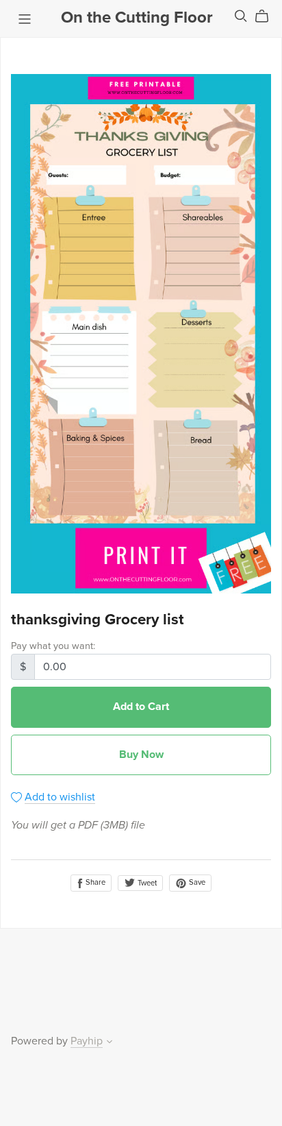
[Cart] (267, 16)
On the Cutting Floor (137, 17)
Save (196, 882)
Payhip (86, 1041)
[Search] (241, 16)
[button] (109, 1043)
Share (94, 882)
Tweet (146, 883)
